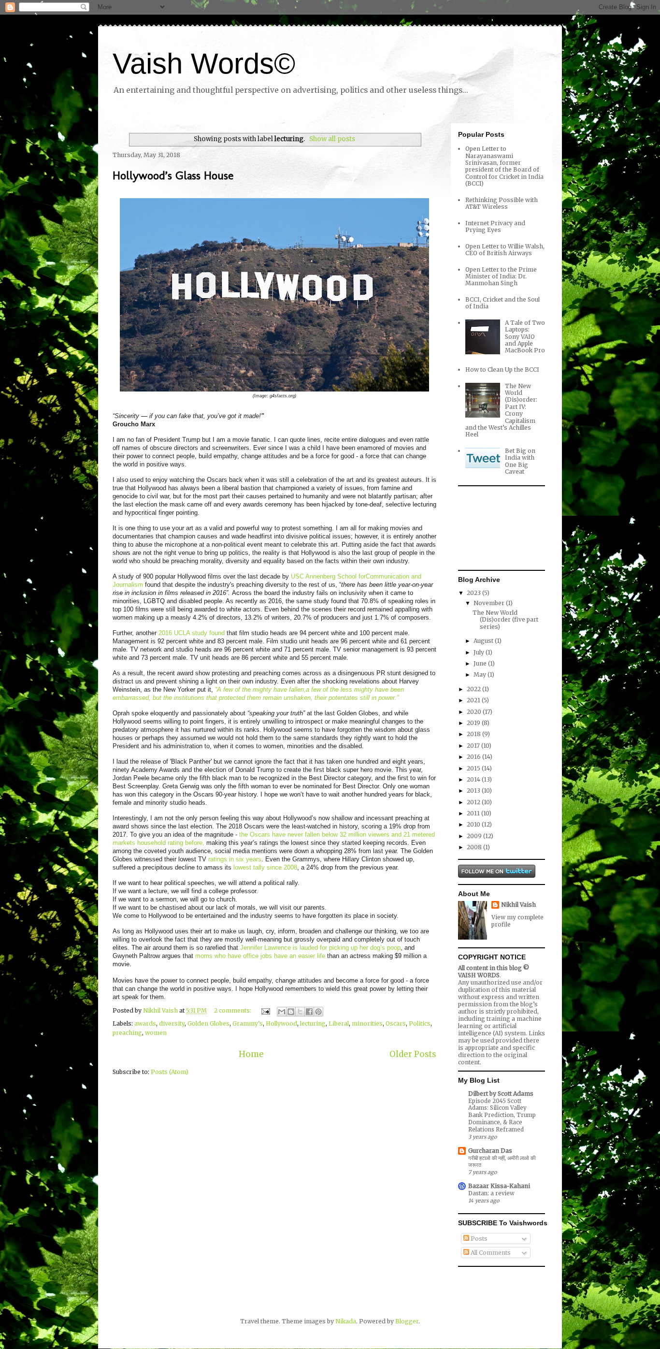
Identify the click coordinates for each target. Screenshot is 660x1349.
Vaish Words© (204, 63)
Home (251, 1054)
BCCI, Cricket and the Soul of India (502, 303)
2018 (474, 734)
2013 (474, 790)
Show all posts (332, 139)
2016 (474, 756)
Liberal (339, 1023)
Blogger (406, 1321)
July (479, 652)
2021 (474, 700)
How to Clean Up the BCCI (502, 369)
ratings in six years (234, 859)
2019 (474, 722)
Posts (478, 1238)
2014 (474, 779)
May (480, 674)
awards (145, 1023)
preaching (127, 1032)
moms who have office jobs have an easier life (260, 955)
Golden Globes (208, 1023)
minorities (367, 1023)
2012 (474, 802)
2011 (474, 813)
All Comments (490, 1252)
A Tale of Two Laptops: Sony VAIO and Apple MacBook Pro (525, 336)
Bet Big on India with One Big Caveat (520, 461)
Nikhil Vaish (518, 904)
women (156, 1032)
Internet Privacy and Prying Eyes (495, 226)
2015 (474, 768)
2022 (474, 689)
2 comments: (233, 1010)
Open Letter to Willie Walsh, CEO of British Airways (505, 250)
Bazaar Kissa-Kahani (499, 1185)
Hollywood (281, 1023)
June (480, 663)
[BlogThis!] (291, 1011)
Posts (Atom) (169, 1071)
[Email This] (282, 1011)
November (489, 603)
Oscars (396, 1023)
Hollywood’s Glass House (173, 175)
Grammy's (247, 1023)
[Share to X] (300, 1011)
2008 (475, 847)
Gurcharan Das (490, 1150)
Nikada (345, 1321)
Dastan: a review (491, 1193)
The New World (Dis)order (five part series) (505, 619)
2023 (474, 592)
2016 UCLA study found (191, 633)
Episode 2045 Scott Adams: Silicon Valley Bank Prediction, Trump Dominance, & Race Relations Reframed (502, 1115)
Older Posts (412, 1054)
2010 (474, 824)
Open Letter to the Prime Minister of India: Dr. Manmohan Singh (501, 276)
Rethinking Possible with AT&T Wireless (501, 203)
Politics (419, 1023)
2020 (475, 711)
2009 (475, 836)
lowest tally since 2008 (265, 867)
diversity (172, 1023)
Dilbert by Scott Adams (500, 1093)
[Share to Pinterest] (318, 1011)
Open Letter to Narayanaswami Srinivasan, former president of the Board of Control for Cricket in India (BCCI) (504, 166)
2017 (474, 745)
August (484, 640)
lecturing (313, 1023)
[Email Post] (265, 1010)
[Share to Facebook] (309, 1011)
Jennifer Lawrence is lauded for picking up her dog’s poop (320, 947)
